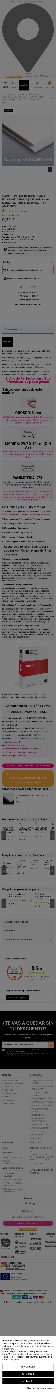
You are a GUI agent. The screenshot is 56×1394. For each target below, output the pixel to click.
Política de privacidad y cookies (39, 1388)
